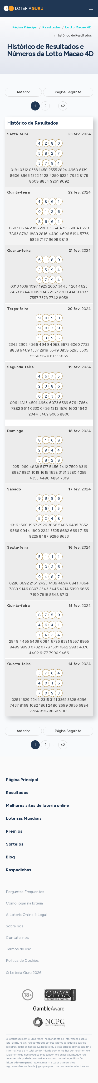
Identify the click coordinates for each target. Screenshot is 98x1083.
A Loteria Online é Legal (26, 914)
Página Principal (25, 27)
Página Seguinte (68, 92)
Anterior (23, 92)
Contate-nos (17, 937)
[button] (91, 8)
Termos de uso (18, 949)
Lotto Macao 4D (78, 27)
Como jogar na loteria (24, 903)
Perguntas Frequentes (25, 891)
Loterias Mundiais (24, 818)
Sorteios (14, 843)
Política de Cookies (22, 960)
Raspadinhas (18, 869)
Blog (10, 856)
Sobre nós (14, 926)
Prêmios (14, 831)
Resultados (51, 27)
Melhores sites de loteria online (37, 805)
